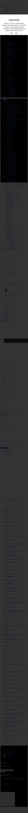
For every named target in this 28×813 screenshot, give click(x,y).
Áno (16, 33)
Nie (11, 33)
